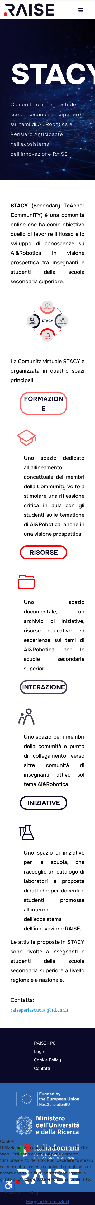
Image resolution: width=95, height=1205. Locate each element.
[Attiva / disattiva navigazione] (81, 10)
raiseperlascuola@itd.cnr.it (39, 1010)
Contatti (42, 1068)
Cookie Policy (47, 1060)
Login (39, 1051)
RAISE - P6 (44, 1043)
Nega (35, 1192)
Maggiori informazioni (47, 1201)
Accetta (12, 1192)
